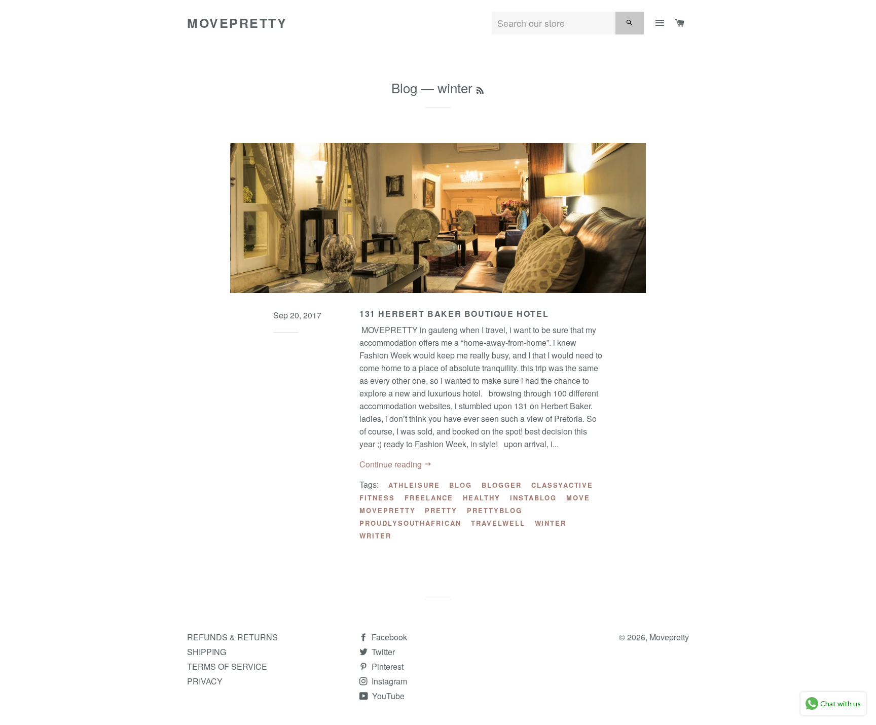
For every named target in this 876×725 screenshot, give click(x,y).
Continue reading (391, 464)
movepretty (387, 510)
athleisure (414, 485)
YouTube (387, 696)
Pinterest (387, 666)
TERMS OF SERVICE (227, 666)
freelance (429, 497)
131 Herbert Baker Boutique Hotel (454, 313)
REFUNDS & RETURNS (232, 637)
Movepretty (237, 23)
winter (551, 523)
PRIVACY (205, 681)
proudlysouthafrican (410, 523)
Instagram (388, 681)
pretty (441, 510)
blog (460, 485)
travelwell (498, 523)
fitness (377, 497)
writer (375, 535)
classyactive (562, 485)
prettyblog (494, 510)
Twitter (382, 652)
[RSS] (480, 89)
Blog (404, 87)
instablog (533, 497)
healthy (481, 497)
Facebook (388, 637)
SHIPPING (206, 652)
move (578, 497)
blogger (502, 485)
